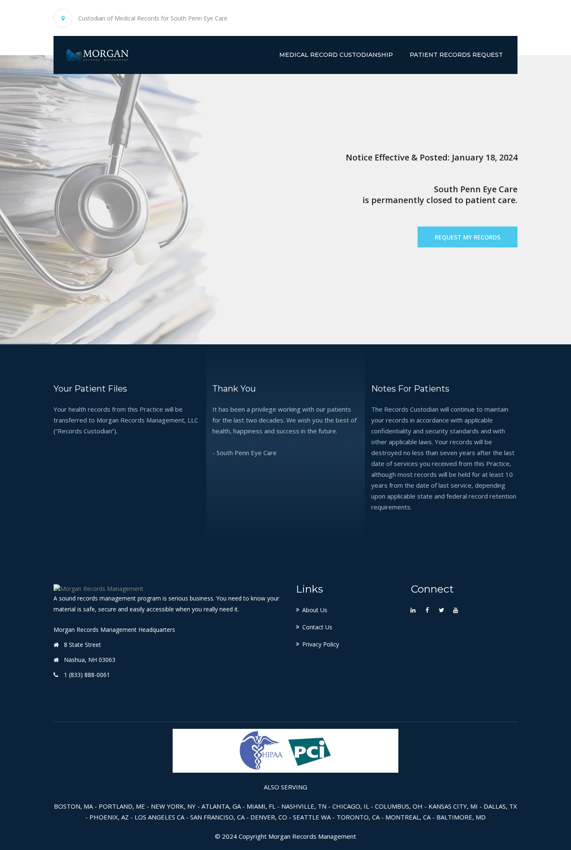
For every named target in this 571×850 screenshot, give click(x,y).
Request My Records (467, 237)
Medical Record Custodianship (336, 55)
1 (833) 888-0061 (87, 675)
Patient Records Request (456, 55)
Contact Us (317, 627)
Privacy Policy (320, 644)
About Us (314, 610)
